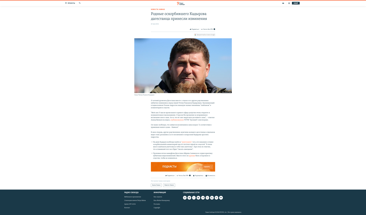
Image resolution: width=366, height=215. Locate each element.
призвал (192, 156)
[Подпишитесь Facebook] (189, 197)
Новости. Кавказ (158, 9)
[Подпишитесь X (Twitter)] (194, 197)
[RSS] (212, 197)
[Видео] (283, 3)
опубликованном (177, 120)
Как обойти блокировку (162, 200)
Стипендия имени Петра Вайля (135, 200)
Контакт (127, 208)
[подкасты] (289, 3)
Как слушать (158, 197)
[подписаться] (221, 197)
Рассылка (157, 204)
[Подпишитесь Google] (185, 197)
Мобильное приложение (132, 197)
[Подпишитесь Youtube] (198, 197)
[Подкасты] (216, 197)
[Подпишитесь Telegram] (203, 197)
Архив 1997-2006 (130, 204)
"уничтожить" (186, 142)
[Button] (194, 29)
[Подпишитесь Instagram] (207, 197)
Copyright (157, 208)
